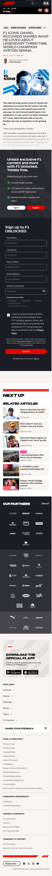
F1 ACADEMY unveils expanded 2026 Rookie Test (32, 467)
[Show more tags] (44, 27)
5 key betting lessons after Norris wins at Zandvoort (32, 456)
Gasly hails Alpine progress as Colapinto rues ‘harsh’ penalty (33, 439)
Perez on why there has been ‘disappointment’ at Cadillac (32, 411)
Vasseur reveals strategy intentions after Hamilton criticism (31, 483)
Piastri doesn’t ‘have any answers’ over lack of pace (31, 425)
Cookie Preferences (11, 805)
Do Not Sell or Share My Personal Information (22, 788)
